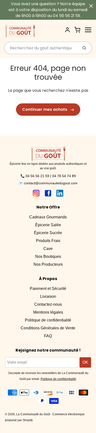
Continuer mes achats (45, 109)
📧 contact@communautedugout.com (48, 183)
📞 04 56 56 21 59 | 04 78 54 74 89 (48, 176)
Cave (48, 248)
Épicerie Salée (48, 225)
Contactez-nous (48, 304)
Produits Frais (48, 241)
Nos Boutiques (48, 256)
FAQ (48, 336)
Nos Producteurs (48, 264)
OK (85, 362)
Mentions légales (48, 312)
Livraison (48, 296)
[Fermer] (91, 6)
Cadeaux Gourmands (48, 217)
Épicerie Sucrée (48, 233)
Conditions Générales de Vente (48, 328)
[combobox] (41, 48)
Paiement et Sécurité (48, 288)
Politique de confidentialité (48, 320)
